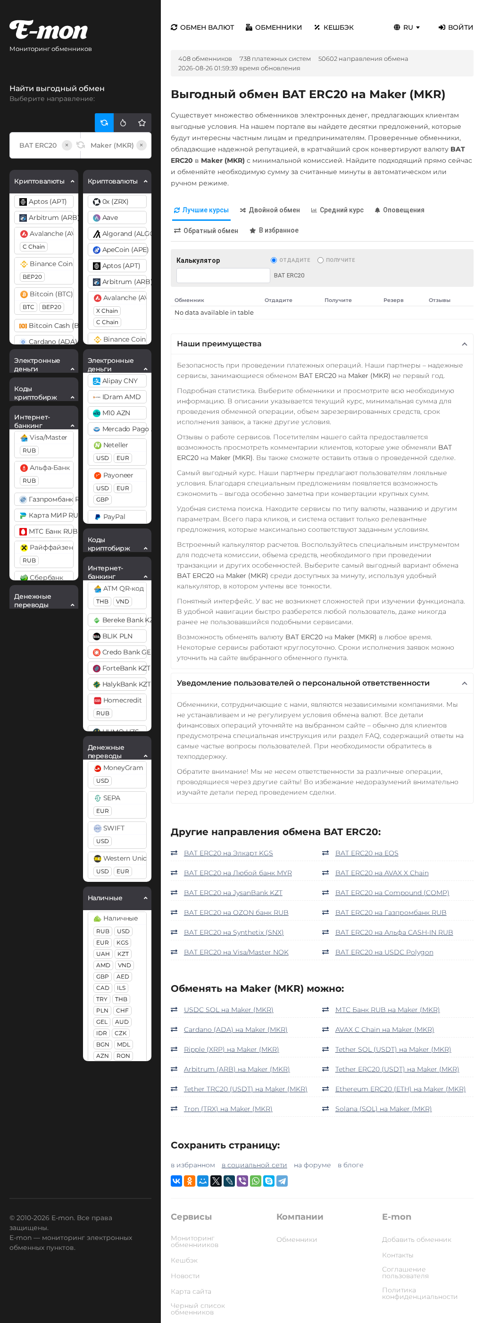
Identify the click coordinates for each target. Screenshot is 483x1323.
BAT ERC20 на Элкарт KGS (228, 853)
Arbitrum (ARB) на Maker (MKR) (237, 1069)
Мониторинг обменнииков (194, 1241)
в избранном (193, 1165)
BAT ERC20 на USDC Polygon (384, 952)
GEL (102, 1021)
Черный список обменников (198, 1308)
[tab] (201, 211)
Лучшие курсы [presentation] (206, 210)
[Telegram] (282, 1181)
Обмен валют (207, 27)
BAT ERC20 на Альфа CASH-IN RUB (394, 932)
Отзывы (439, 300)
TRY (102, 999)
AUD (122, 1021)
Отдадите (294, 260)
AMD (103, 965)
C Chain (34, 246)
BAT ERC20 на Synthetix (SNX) (234, 932)
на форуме (312, 1165)
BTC (28, 306)
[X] (216, 1181)
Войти (461, 27)
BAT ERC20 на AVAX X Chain (382, 873)
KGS (122, 942)
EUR (123, 457)
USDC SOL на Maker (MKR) (229, 1009)
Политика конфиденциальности (420, 1293)
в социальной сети (254, 1165)
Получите (340, 260)
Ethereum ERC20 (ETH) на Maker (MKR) (400, 1089)
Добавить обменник (416, 1239)
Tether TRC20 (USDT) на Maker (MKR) (246, 1089)
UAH (103, 953)
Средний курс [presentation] (342, 210)
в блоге (351, 1165)
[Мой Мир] (202, 1181)
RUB (29, 450)
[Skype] (269, 1181)
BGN (102, 1044)
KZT (123, 953)
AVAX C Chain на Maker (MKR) (384, 1029)
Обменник (189, 300)
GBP (102, 499)
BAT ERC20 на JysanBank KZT (233, 892)
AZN (102, 1055)
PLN (102, 1010)
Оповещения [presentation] (404, 210)
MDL (123, 1044)
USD (102, 457)
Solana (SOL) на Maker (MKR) (383, 1109)
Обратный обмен (210, 230)
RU (408, 27)
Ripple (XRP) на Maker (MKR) (231, 1049)
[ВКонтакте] (176, 1181)
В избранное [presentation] (279, 230)
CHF (122, 1010)
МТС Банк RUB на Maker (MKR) (387, 1009)
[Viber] (242, 1181)
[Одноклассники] (189, 1181)
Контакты (398, 1255)
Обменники (278, 27)
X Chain (107, 310)
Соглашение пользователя (405, 1272)
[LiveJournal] (229, 1181)
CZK (121, 1033)
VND (122, 601)
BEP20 (32, 276)
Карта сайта (191, 1291)
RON (123, 1055)
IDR (101, 1033)
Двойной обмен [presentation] (274, 210)
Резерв (393, 300)
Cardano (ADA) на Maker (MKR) (236, 1029)
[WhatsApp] (255, 1181)
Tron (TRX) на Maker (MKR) (228, 1109)
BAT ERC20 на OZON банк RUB (236, 912)
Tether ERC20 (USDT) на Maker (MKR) (397, 1069)
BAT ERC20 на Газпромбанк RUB (391, 912)
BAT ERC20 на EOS (367, 853)
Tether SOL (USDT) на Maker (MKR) (393, 1049)
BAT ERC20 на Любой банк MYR (238, 873)
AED (123, 976)
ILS (121, 987)
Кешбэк (339, 27)
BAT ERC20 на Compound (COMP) (392, 892)
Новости (185, 1276)
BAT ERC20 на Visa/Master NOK (236, 952)
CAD (102, 987)
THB (102, 601)
